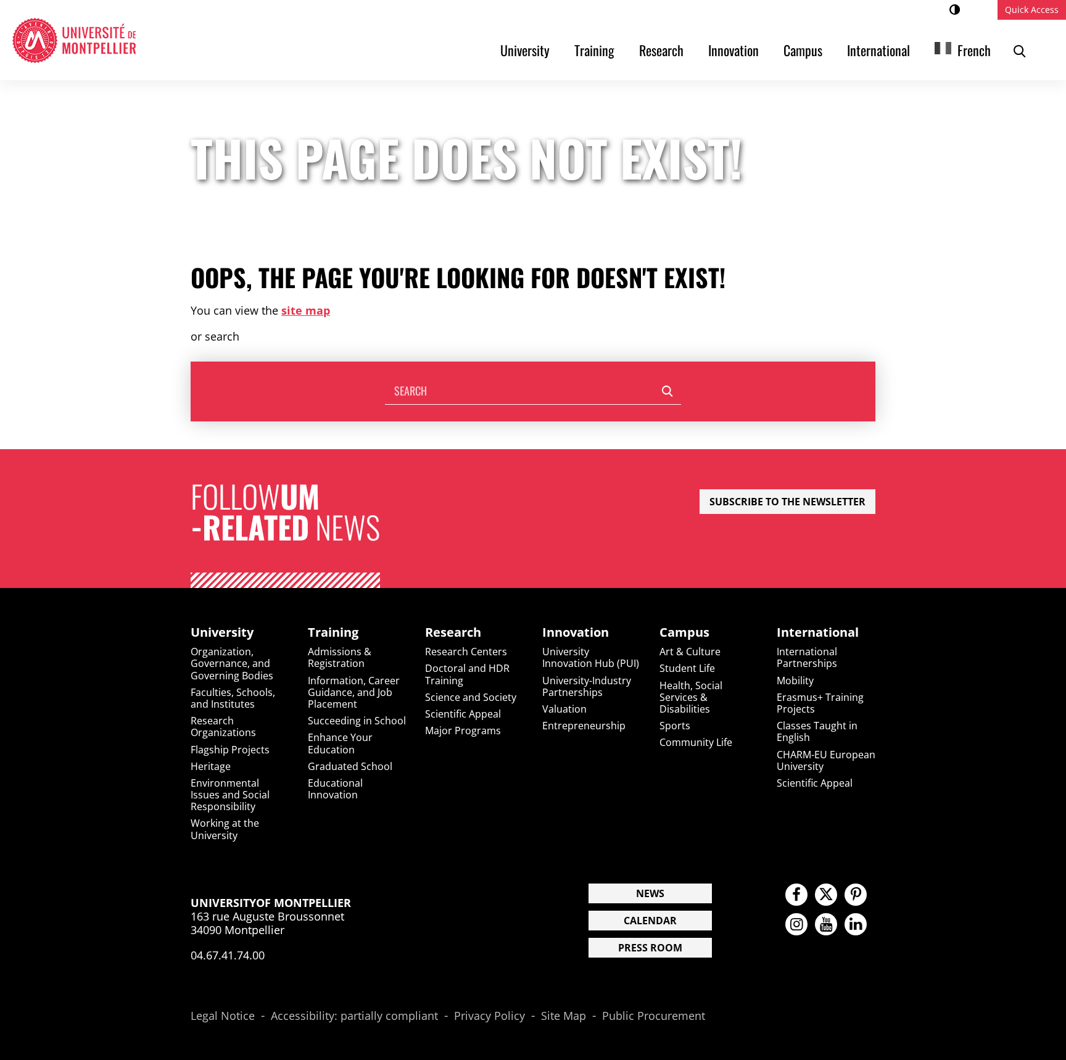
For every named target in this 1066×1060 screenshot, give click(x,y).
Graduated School (350, 766)
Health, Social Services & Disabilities (690, 697)
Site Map (563, 1016)
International (878, 50)
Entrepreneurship (584, 725)
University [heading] (222, 632)
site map (305, 310)
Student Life (687, 668)
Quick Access (1032, 9)
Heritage (211, 766)
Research (661, 50)
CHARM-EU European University (826, 760)
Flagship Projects (230, 749)
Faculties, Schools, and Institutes (233, 698)
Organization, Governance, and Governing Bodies (232, 663)
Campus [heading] (684, 632)
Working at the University (225, 829)
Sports (674, 725)
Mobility (795, 680)
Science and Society (470, 697)
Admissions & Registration (339, 657)
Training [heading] (333, 632)
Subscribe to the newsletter (787, 501)
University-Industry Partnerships (586, 686)
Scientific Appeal (463, 714)
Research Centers (466, 651)
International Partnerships (807, 657)
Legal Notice (223, 1016)
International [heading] (818, 632)
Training (594, 50)
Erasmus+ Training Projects (820, 703)
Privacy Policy (489, 1016)
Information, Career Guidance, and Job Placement (354, 692)
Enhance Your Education (340, 743)
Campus (802, 50)
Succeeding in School (357, 720)
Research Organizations (223, 726)
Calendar (650, 920)
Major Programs (463, 730)
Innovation (733, 50)
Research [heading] (453, 632)
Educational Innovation (335, 788)
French (974, 50)
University (525, 50)
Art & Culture (690, 651)
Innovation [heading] (575, 632)
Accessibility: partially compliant (354, 1016)
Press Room (650, 947)
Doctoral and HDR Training (467, 674)
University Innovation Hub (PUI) (590, 657)
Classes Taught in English (817, 731)
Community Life (695, 742)
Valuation (564, 709)
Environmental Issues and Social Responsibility (230, 794)
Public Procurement (653, 1016)
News (650, 893)
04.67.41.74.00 (228, 955)
